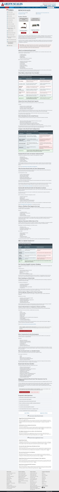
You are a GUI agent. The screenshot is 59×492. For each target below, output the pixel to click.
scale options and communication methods (29, 324)
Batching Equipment (9, 478)
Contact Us (42, 7)
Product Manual (38, 13)
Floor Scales (31, 480)
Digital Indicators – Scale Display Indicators (11, 28)
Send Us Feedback (44, 481)
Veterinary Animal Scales (11, 32)
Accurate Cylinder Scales (33, 475)
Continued (20, 422)
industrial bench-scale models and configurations (29, 166)
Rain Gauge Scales (32, 489)
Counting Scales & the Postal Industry (23, 478)
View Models (23, 32)
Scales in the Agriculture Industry (22, 475)
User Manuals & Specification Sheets (11, 486)
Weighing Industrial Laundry (22, 476)
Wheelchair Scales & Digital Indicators (35, 488)
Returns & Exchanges (44, 475)
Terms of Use (43, 476)
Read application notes (21, 13)
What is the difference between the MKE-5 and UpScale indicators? (29, 403)
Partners (43, 482)
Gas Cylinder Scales (32, 484)
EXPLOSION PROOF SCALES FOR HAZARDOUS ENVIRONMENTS (12, 42)
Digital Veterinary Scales (21, 477)
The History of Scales (9, 474)
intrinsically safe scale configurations (26, 204)
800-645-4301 (48, 5)
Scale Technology (9, 480)
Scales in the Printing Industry (22, 482)
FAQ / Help (43, 479)
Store (7, 7)
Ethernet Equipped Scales (33, 479)
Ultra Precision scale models (28, 185)
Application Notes (44, 413)
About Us (36, 7)
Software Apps (10, 45)
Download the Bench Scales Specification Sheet (42, 12)
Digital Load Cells (10, 30)
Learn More (26, 413)
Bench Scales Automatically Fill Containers (27, 464)
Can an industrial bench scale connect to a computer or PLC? (28, 408)
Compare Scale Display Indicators (11, 487)
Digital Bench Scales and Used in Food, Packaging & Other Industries (32, 458)
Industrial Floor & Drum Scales (34, 476)
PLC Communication (9, 488)
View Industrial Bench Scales (24, 392)
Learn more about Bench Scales (22, 12)
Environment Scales (32, 477)
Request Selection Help (34, 392)
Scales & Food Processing (21, 474)
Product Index (43, 477)
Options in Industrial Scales (33, 485)
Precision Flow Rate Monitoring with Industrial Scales (29, 446)
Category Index (44, 478)
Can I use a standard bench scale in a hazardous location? (28, 410)
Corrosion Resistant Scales (12, 39)
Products (11, 7)
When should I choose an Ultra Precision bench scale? (27, 401)
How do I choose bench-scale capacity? (25, 399)
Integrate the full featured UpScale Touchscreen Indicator (35, 0)
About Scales (17, 7)
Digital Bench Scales (23, 440)
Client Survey (8, 475)
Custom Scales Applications (10, 476)
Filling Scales (8, 479)
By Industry (28, 7)
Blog (33, 7)
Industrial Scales (9, 477)
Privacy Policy (43, 474)
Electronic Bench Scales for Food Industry (27, 452)
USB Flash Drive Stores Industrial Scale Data (27, 425)
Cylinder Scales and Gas (33, 474)
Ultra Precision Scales (11, 34)
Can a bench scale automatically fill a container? (26, 406)
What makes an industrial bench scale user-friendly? (27, 397)
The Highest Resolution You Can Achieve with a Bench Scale (30, 431)
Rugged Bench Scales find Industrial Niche (27, 418)
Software (22, 7)
